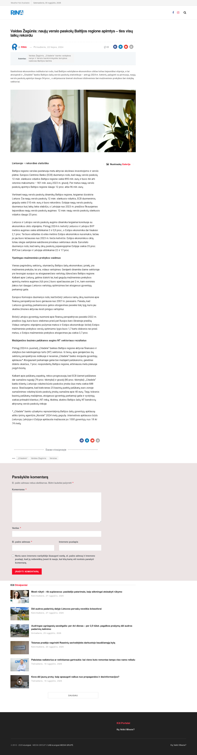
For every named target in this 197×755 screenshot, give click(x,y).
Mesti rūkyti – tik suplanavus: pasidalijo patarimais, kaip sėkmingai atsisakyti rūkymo (76, 591)
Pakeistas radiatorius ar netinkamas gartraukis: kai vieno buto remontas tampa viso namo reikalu (83, 659)
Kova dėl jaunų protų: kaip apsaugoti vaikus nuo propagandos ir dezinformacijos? (75, 676)
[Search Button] (185, 12)
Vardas (16, 527)
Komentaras (19, 489)
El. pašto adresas (22, 541)
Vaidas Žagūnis (38, 458)
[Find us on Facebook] (173, 12)
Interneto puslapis (68, 541)
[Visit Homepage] (17, 12)
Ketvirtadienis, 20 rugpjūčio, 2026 (47, 646)
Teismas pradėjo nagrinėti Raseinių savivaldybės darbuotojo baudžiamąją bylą (73, 642)
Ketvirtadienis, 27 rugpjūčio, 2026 (47, 595)
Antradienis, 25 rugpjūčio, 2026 (46, 633)
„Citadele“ (23, 458)
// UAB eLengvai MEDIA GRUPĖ (59, 745)
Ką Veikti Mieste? (126, 729)
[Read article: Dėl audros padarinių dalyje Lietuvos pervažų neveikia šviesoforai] (19, 613)
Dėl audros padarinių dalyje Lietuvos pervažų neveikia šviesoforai (66, 608)
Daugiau (73, 695)
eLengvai (27, 745)
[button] (115, 47)
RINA (24, 47)
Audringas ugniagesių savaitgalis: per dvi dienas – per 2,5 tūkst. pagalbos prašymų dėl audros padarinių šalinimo (81, 627)
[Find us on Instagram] (178, 12)
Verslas (53, 458)
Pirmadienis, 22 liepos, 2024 (49, 47)
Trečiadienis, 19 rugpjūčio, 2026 (46, 663)
